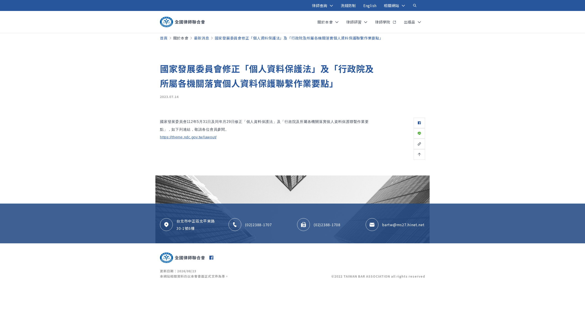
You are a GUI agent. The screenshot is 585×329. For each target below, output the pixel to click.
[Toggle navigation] (414, 5)
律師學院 (383, 22)
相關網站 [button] (392, 5)
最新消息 (201, 38)
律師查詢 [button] (320, 5)
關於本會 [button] (325, 22)
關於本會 (181, 38)
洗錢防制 (348, 5)
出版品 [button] (410, 22)
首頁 (164, 38)
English (370, 5)
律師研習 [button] (354, 22)
